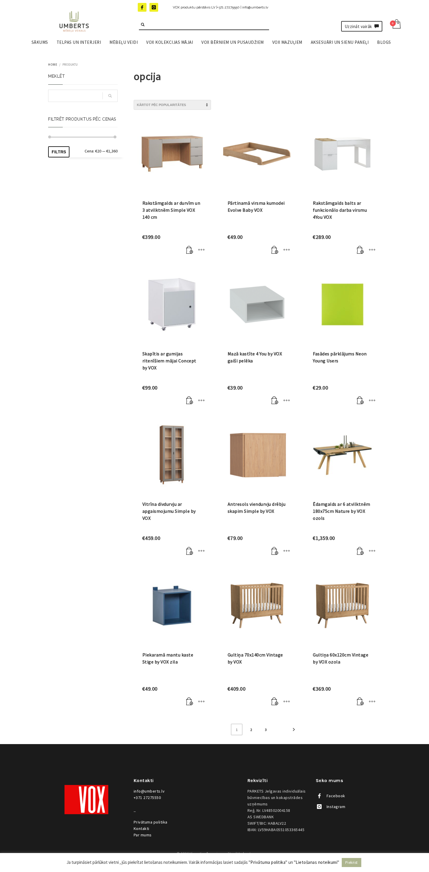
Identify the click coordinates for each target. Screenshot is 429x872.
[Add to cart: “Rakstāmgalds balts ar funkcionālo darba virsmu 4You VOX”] (360, 250)
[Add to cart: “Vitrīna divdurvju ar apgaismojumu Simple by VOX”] (190, 551)
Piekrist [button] (351, 862)
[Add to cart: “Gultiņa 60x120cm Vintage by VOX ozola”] (360, 701)
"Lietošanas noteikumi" (316, 862)
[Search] (110, 96)
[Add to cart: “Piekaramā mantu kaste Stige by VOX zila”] (190, 701)
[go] (143, 24)
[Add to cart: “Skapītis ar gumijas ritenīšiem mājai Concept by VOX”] (190, 400)
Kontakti (141, 828)
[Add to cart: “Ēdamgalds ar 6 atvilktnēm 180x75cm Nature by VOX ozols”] (360, 551)
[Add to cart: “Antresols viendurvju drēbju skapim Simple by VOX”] (275, 551)
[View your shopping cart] (396, 25)
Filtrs (59, 152)
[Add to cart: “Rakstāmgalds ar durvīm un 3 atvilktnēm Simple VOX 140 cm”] (190, 250)
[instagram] (153, 7)
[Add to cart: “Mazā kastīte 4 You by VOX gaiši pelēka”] (275, 400)
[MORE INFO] (201, 250)
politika (151, 822)
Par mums (143, 835)
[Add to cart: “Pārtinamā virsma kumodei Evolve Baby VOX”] (275, 250)
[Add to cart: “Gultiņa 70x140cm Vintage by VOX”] (275, 701)
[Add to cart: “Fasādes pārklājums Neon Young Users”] (360, 400)
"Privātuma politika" (268, 862)
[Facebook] (142, 7)
